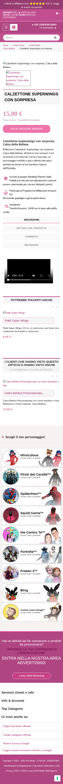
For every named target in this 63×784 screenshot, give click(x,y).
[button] (26, 129)
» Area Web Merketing (31, 675)
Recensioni (31, 245)
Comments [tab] (31, 236)
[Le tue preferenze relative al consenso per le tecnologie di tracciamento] (57, 778)
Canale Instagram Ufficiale (17, 734)
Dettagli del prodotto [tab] (31, 228)
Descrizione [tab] (31, 219)
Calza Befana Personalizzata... (24, 393)
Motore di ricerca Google (16, 743)
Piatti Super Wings (17, 320)
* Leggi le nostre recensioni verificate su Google (26, 750)
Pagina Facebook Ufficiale (17, 726)
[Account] (58, 13)
